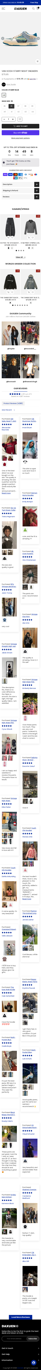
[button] (20, 79)
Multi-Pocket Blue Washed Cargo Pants (8, 1040)
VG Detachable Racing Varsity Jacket (30, 1127)
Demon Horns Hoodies (29, 494)
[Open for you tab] (33, 1362)
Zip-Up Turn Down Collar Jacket (9, 510)
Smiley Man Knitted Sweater (9, 1197)
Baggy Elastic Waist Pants (29, 980)
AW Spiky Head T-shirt (9, 420)
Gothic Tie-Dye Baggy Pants (12, 243)
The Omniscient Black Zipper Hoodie (15, 297)
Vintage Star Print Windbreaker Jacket (29, 617)
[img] (20, 394)
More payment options (20, 138)
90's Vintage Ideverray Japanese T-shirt (9, 586)
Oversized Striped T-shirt (9, 930)
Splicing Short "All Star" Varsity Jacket (29, 759)
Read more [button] (6, 493)
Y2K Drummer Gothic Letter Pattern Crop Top (29, 422)
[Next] (38, 38)
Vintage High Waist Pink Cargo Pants (29, 681)
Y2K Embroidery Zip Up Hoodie (29, 1254)
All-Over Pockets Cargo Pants (28, 553)
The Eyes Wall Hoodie (8, 988)
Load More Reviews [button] (20, 1317)
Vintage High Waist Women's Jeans (9, 800)
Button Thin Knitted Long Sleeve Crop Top (29, 913)
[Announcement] (20, 2)
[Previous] (2, 38)
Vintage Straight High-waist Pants (9, 646)
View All (19, 257)
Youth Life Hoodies (29, 829)
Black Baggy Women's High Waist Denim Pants (9, 1115)
